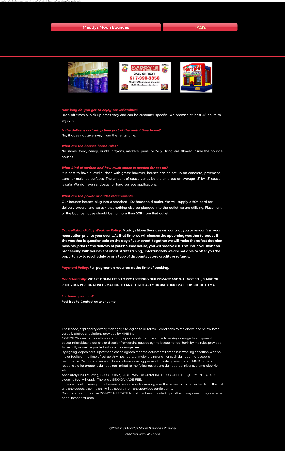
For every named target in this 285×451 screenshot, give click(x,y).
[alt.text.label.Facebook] (142, 418)
